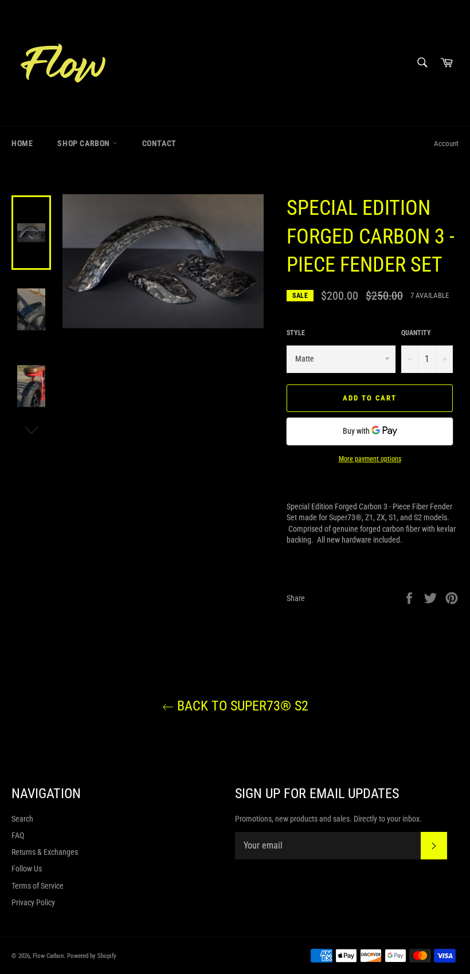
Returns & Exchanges (44, 852)
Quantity (416, 333)
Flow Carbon (48, 956)
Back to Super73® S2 (241, 706)
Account (446, 143)
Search (22, 818)
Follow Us (26, 868)
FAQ (17, 835)
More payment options (370, 459)
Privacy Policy (33, 902)
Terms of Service (37, 885)
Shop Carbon (84, 143)
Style (296, 333)
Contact (159, 143)
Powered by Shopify (91, 956)
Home (22, 143)
